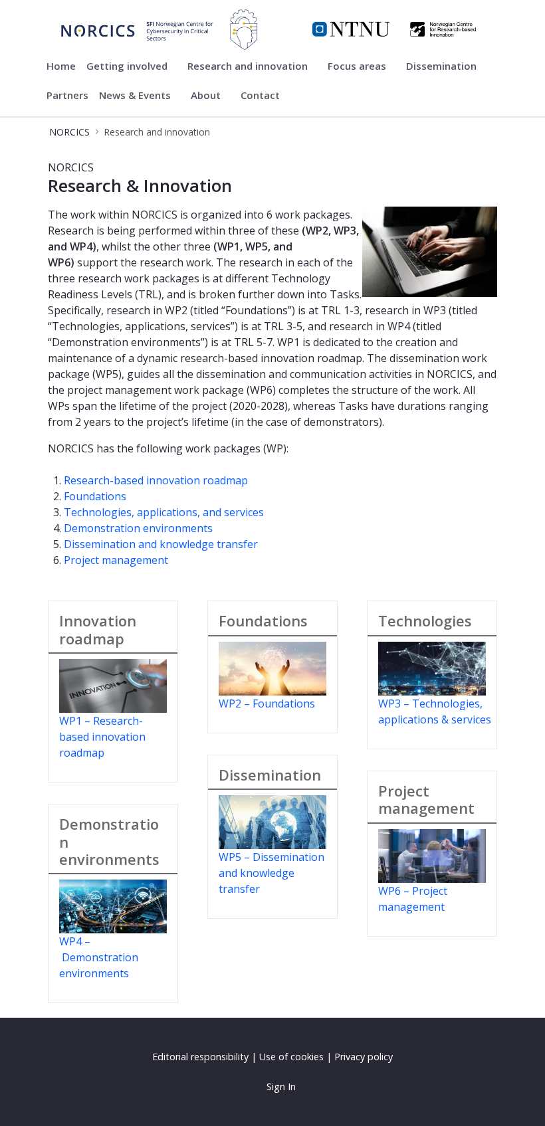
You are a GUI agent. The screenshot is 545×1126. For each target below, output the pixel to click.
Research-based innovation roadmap (156, 480)
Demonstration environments (138, 528)
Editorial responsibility (200, 1056)
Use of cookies (291, 1056)
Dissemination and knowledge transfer (161, 544)
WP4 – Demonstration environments (98, 957)
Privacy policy (363, 1056)
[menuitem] (61, 66)
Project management (116, 560)
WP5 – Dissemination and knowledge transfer (271, 873)
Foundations (95, 496)
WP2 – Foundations (267, 703)
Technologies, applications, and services (164, 512)
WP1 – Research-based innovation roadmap (102, 736)
